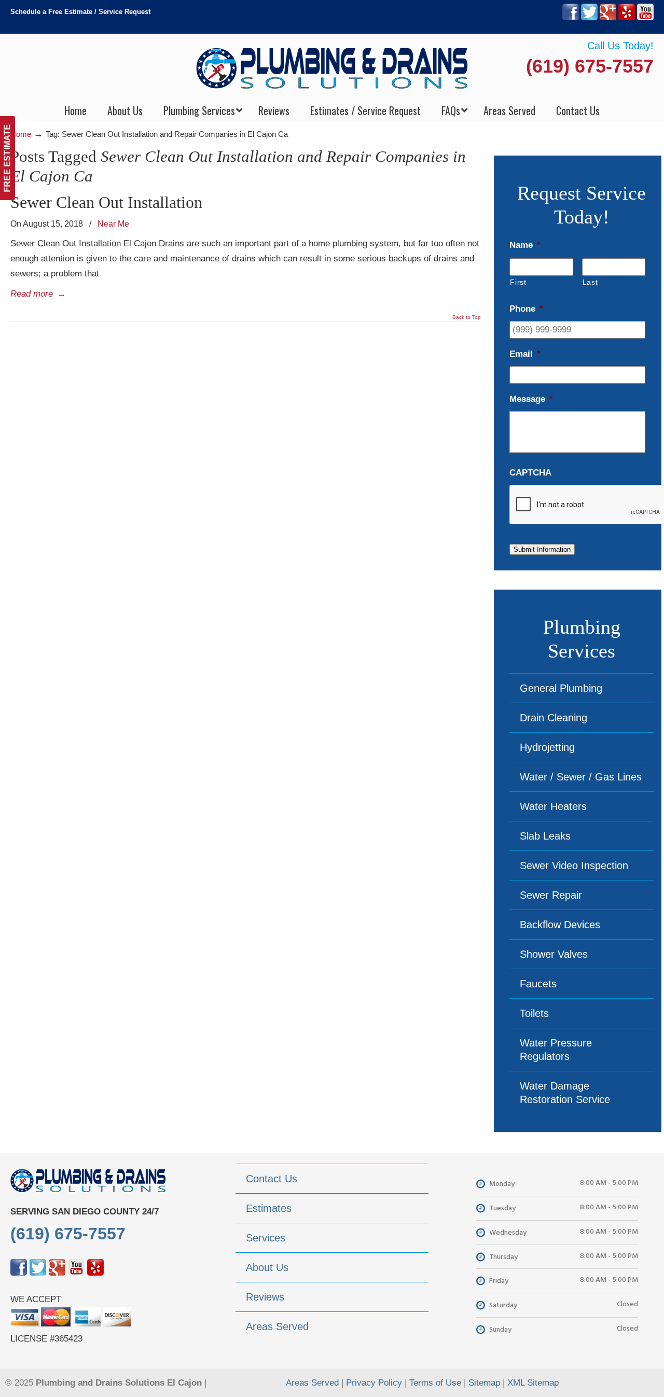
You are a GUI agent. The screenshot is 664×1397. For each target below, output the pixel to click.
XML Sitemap (533, 1383)
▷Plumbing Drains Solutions (332, 68)
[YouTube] (645, 18)
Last (590, 282)
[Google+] (608, 18)
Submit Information (542, 549)
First (518, 282)
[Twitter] (589, 18)
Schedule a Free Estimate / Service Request (80, 12)
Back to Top (466, 317)
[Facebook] (570, 18)
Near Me (113, 223)
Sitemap (484, 1383)
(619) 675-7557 (590, 66)
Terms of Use (435, 1383)
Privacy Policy (374, 1383)
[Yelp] (626, 18)
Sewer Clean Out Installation (106, 202)
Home (20, 134)
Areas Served (312, 1383)
